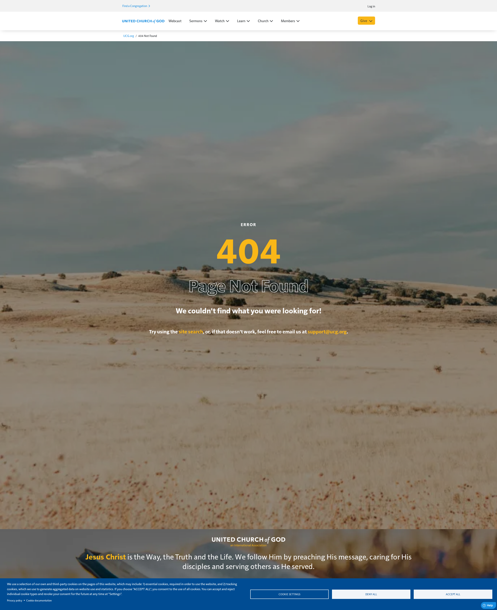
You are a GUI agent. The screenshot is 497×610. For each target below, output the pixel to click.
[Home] (143, 21)
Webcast (175, 20)
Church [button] (263, 20)
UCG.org (128, 36)
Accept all (453, 594)
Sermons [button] (195, 20)
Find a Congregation (135, 6)
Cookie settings (289, 594)
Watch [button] (220, 20)
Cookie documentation (39, 600)
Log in (371, 6)
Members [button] (288, 20)
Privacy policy (14, 600)
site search (191, 331)
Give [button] (364, 20)
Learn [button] (241, 20)
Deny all (371, 594)
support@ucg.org (327, 331)
